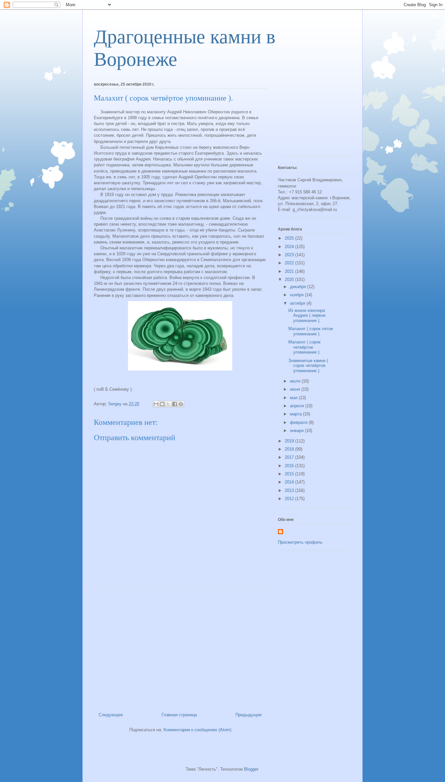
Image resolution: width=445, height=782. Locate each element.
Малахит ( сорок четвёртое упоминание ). (304, 347)
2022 (290, 262)
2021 (290, 271)
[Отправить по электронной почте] (156, 404)
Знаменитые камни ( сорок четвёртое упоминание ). (308, 365)
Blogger (251, 769)
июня (295, 389)
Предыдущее (249, 714)
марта (296, 414)
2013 (290, 490)
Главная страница (179, 714)
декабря (298, 286)
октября (298, 303)
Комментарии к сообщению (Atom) (197, 729)
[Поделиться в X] (168, 404)
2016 (290, 465)
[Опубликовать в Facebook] (174, 404)
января (297, 430)
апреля (297, 405)
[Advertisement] (180, 648)
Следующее (111, 714)
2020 (290, 279)
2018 (290, 449)
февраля (299, 422)
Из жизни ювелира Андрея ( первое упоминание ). (306, 315)
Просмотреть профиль (300, 542)
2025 (290, 238)
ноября (297, 294)
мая (294, 397)
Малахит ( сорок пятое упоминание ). (310, 331)
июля (296, 381)
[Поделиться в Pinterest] (181, 404)
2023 (290, 254)
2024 (290, 246)
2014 (290, 482)
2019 (290, 441)
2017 (290, 457)
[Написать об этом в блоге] (162, 404)
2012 (290, 498)
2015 (290, 473)
